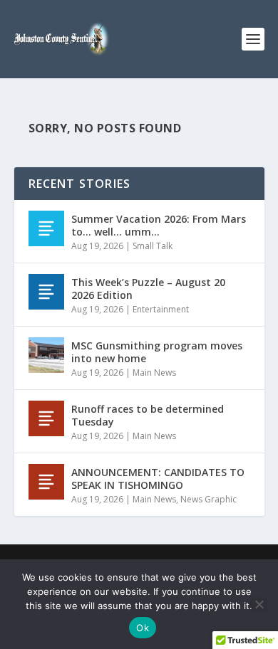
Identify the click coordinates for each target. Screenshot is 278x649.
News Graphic (208, 499)
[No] (258, 604)
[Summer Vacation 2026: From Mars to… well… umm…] (46, 228)
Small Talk (153, 246)
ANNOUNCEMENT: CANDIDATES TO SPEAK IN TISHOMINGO (157, 478)
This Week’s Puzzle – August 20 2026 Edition (148, 288)
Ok (142, 627)
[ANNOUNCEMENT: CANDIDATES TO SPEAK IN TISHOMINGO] (46, 482)
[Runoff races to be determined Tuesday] (46, 418)
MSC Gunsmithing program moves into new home (156, 352)
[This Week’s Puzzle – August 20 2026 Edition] (46, 292)
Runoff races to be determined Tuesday (147, 415)
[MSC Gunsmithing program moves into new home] (46, 355)
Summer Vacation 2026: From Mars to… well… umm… (158, 225)
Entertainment (161, 309)
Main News (154, 372)
